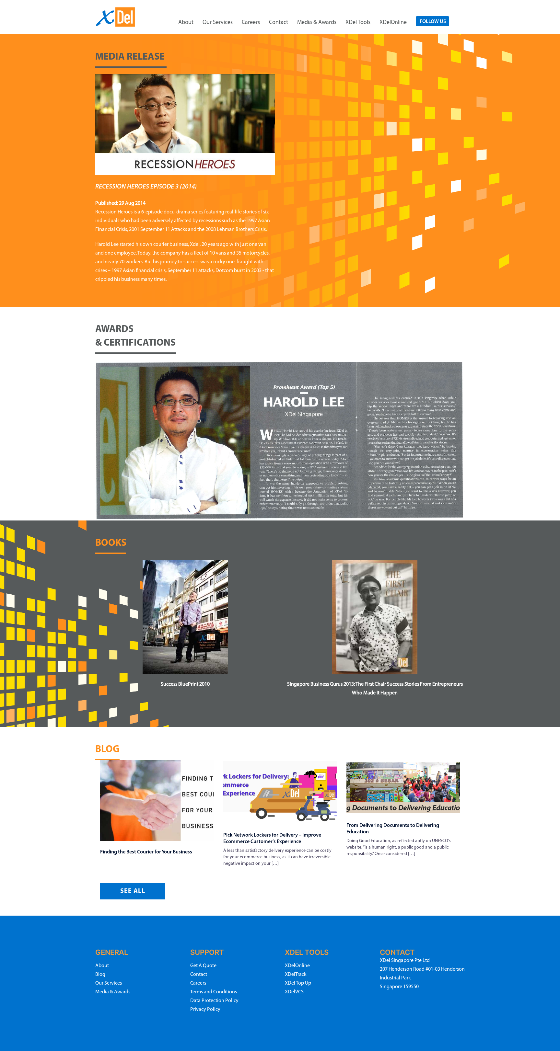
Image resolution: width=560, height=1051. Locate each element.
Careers (251, 23)
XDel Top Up (298, 983)
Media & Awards (316, 23)
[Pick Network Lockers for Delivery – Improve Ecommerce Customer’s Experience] (280, 791)
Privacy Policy (205, 1009)
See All (132, 891)
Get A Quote (203, 965)
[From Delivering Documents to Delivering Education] (403, 786)
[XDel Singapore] (115, 16)
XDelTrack (296, 974)
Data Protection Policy (214, 1000)
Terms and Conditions (213, 992)
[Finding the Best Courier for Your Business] (157, 800)
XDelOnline (393, 23)
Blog (100, 974)
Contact (278, 23)
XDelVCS (294, 992)
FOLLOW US (433, 21)
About (185, 23)
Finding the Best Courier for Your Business (146, 852)
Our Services (218, 23)
